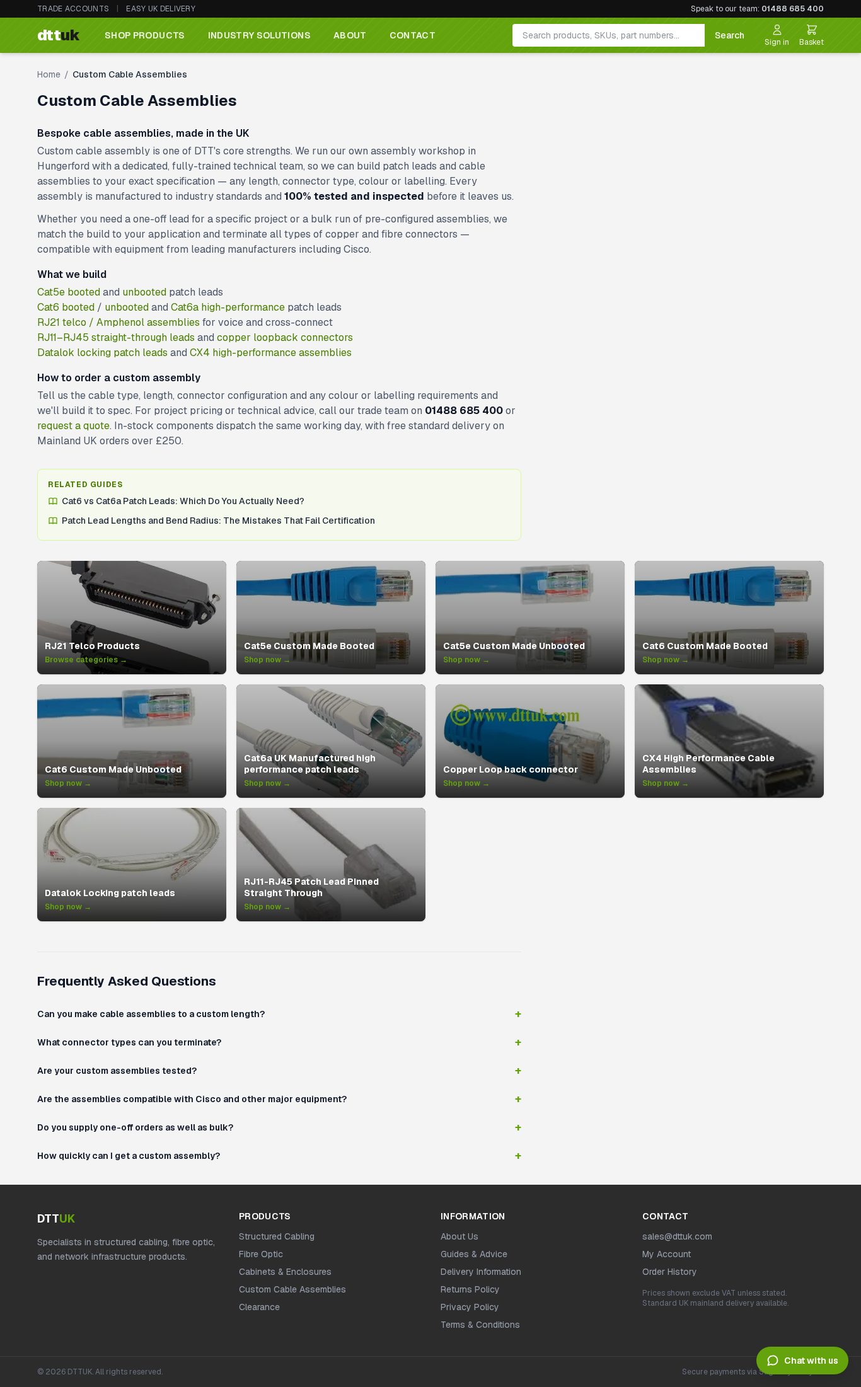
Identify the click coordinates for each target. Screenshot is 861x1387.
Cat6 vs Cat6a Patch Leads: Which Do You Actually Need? (183, 501)
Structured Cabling (277, 1236)
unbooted (144, 292)
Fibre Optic (261, 1254)
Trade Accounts (73, 9)
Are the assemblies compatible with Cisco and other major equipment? (279, 1099)
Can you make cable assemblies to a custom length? (279, 1014)
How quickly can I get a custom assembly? (279, 1155)
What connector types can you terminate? (279, 1042)
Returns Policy (470, 1289)
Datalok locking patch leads (102, 352)
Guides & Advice (474, 1254)
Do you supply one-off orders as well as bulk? (279, 1127)
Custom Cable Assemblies (292, 1289)
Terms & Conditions (480, 1324)
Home (49, 74)
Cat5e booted (68, 292)
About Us (459, 1236)
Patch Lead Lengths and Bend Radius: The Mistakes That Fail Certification (218, 520)
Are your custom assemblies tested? (279, 1070)
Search (729, 35)
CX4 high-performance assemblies (271, 352)
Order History (669, 1271)
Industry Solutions (259, 35)
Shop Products (145, 35)
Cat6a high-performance (228, 307)
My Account (666, 1254)
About (350, 35)
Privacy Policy (470, 1307)
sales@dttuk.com (677, 1236)
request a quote (73, 425)
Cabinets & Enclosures (285, 1271)
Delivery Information (481, 1271)
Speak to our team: (757, 9)
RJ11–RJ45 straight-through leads (116, 337)
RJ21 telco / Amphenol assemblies (118, 322)
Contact (413, 35)
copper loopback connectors (285, 337)
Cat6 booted (66, 307)
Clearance (259, 1307)
